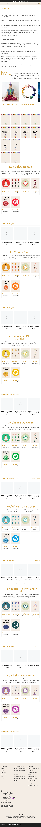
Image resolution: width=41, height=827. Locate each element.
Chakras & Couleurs (28, 106)
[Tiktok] (12, 806)
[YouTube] (10, 806)
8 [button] (24, 417)
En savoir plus (6, 193)
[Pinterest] (7, 806)
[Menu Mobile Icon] (1, 3)
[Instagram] (5, 806)
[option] (7, 236)
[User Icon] (36, 3)
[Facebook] (2, 806)
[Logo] (7, 3)
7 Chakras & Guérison (10, 106)
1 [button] (16, 417)
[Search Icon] (32, 3)
